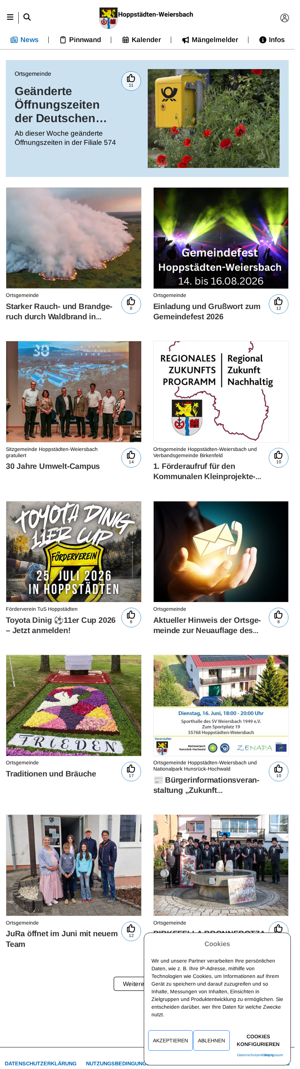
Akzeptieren (170, 1040)
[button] (10, 18)
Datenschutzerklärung (40, 1063)
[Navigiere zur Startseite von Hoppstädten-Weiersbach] (147, 18)
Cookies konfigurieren (258, 1040)
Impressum (274, 1055)
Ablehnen (211, 1040)
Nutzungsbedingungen (120, 1063)
